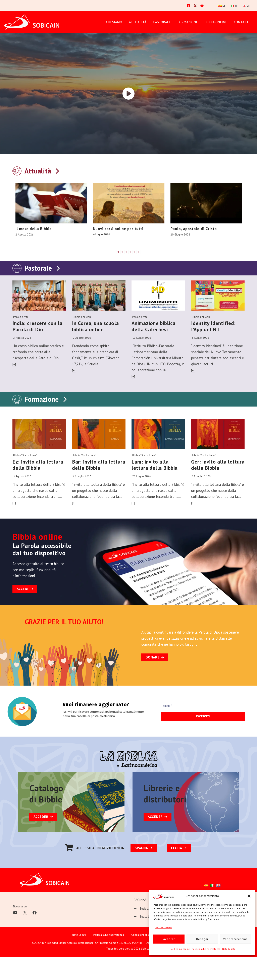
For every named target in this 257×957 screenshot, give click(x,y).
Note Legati (228, 948)
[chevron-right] (57, 170)
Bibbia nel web (82, 317)
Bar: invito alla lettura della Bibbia (98, 464)
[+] (14, 364)
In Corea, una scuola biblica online (95, 326)
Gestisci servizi (163, 927)
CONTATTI (242, 22)
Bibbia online (216, 22)
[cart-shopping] (69, 848)
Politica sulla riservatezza (206, 948)
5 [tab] (135, 252)
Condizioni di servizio (144, 935)
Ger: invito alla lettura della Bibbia (218, 464)
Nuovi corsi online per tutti (118, 228)
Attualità (137, 22)
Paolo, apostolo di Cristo (193, 228)
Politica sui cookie (180, 948)
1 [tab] (118, 252)
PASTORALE (162, 22)
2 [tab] (122, 252)
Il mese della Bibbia (33, 228)
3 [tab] (126, 252)
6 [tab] (139, 252)
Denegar (202, 939)
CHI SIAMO (114, 22)
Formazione (41, 399)
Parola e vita (21, 317)
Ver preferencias (235, 939)
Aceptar (169, 939)
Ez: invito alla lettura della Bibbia (37, 464)
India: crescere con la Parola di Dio (37, 326)
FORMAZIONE (187, 22)
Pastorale (38, 268)
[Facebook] (188, 5)
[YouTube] (202, 5)
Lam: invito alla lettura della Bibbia (155, 464)
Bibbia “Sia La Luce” (25, 455)
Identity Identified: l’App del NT (213, 326)
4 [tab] (130, 252)
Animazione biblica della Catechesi (153, 326)
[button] (249, 896)
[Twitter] (195, 5)
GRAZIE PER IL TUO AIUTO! (64, 621)
